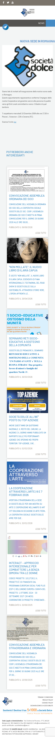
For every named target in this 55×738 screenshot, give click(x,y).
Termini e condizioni (45, 697)
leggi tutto (40, 232)
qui (15, 122)
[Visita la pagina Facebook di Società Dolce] (3, 3)
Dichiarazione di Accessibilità (41, 705)
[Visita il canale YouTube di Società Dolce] (12, 3)
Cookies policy (47, 703)
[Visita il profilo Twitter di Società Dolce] (8, 3)
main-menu (31, 11)
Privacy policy (47, 700)
